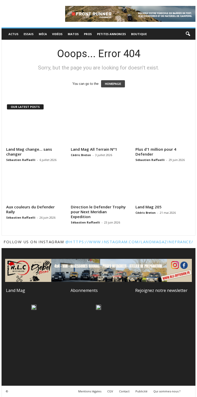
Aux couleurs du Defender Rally (30, 209)
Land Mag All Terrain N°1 (94, 149)
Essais (29, 34)
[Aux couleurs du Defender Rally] (34, 187)
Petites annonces (111, 34)
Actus (13, 34)
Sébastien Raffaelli (20, 160)
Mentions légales (89, 391)
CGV (110, 391)
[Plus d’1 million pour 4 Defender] (163, 130)
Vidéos (57, 34)
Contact (124, 391)
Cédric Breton (81, 155)
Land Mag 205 (148, 206)
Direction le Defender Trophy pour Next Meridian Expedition (98, 211)
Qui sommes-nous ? (166, 391)
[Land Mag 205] (163, 187)
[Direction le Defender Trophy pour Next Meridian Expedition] (99, 187)
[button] (187, 34)
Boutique (139, 34)
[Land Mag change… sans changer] (34, 130)
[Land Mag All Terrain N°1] (99, 130)
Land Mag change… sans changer (29, 152)
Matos (73, 34)
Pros (88, 34)
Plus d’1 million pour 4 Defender (155, 152)
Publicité (141, 391)
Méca (43, 34)
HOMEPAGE (113, 83)
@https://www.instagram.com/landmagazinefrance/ (129, 241)
